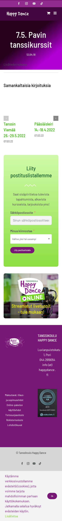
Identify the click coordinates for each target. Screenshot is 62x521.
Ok (52, 496)
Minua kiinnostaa (21, 231)
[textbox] (28, 239)
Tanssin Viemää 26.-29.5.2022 (14, 130)
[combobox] (31, 239)
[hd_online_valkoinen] (31, 278)
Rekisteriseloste (14, 420)
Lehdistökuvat (14, 424)
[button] (6, 118)
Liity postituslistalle (22, 250)
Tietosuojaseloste (14, 414)
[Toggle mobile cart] (48, 13)
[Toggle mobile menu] (55, 13)
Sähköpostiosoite (21, 212)
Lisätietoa (11, 516)
